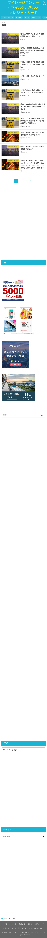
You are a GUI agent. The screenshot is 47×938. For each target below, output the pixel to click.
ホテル (27, 17)
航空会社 (19, 17)
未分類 (7, 928)
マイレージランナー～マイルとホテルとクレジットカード (23, 8)
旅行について (36, 17)
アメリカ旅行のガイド (36, 928)
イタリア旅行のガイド (19, 928)
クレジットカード (7, 17)
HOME (5, 918)
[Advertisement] (18, 221)
